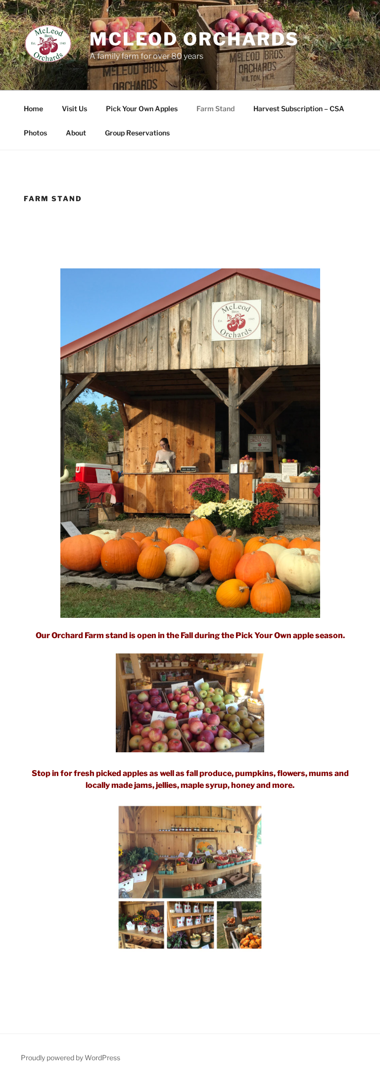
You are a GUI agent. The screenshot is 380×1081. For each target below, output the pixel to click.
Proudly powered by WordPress (70, 1057)
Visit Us (74, 108)
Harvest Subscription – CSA (298, 108)
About (76, 133)
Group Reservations (137, 133)
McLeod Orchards (194, 39)
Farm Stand (215, 108)
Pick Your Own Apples (142, 108)
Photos (35, 133)
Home (33, 108)
